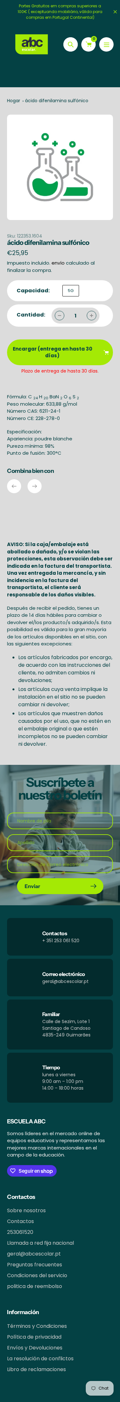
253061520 (20, 1232)
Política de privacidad (34, 1337)
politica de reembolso (34, 1286)
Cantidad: (31, 314)
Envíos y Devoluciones (34, 1347)
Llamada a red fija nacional (40, 1243)
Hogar (13, 100)
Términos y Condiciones (37, 1326)
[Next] (35, 486)
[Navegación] (106, 44)
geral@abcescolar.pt (34, 1253)
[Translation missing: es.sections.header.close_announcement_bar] (115, 12)
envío (59, 263)
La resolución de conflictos (40, 1358)
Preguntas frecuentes (34, 1264)
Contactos (20, 1221)
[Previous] (14, 486)
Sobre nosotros (26, 1210)
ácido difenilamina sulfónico (56, 100)
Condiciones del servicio (37, 1275)
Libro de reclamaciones (36, 1369)
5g (71, 291)
